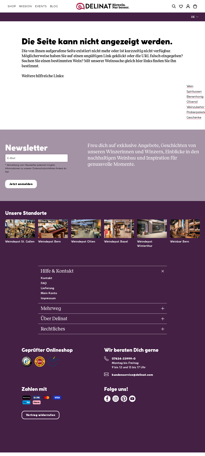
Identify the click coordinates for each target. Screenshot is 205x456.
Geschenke (194, 117)
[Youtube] (132, 398)
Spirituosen (194, 91)
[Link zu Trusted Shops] (27, 361)
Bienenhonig (195, 96)
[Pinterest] (124, 398)
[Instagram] (115, 398)
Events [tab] (41, 6)
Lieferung (47, 288)
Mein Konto (49, 293)
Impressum (48, 298)
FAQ (44, 283)
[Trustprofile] (47, 361)
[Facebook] (107, 398)
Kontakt (46, 278)
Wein (190, 86)
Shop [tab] (12, 6)
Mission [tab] (25, 6)
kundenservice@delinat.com (132, 375)
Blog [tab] (54, 6)
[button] (173, 6)
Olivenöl (192, 101)
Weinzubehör (195, 107)
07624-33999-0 (123, 358)
